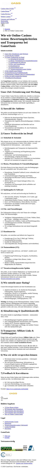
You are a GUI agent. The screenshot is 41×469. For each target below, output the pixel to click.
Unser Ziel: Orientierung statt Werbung (16, 54)
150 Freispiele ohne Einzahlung (14, 412)
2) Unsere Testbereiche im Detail (14, 57)
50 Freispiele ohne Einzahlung (14, 409)
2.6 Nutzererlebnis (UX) (15, 67)
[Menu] (3, 25)
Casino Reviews (6, 14)
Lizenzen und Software (8, 19)
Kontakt (7, 437)
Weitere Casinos (5, 16)
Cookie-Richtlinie (10, 427)
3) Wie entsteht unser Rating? (13, 71)
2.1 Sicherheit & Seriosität (16, 59)
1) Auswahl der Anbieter (12, 55)
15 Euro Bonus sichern (11, 407)
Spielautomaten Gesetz (11, 421)
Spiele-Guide (5, 22)
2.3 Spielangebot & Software (17, 62)
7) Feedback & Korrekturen (13, 78)
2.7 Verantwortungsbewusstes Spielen (19, 69)
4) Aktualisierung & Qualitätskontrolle (16, 73)
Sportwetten (4, 21)
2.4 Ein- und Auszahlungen (16, 64)
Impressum (8, 423)
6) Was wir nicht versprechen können (16, 76)
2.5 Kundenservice (14, 66)
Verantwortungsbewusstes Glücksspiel (16, 425)
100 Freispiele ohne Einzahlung (14, 411)
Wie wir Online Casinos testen (14, 414)
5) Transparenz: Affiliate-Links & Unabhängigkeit (20, 74)
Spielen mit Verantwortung (24, 463)
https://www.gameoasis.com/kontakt (17, 389)
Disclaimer (8, 428)
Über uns (7, 436)
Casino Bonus (5, 11)
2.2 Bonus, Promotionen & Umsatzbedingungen (22, 61)
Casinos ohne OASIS (7, 8)
